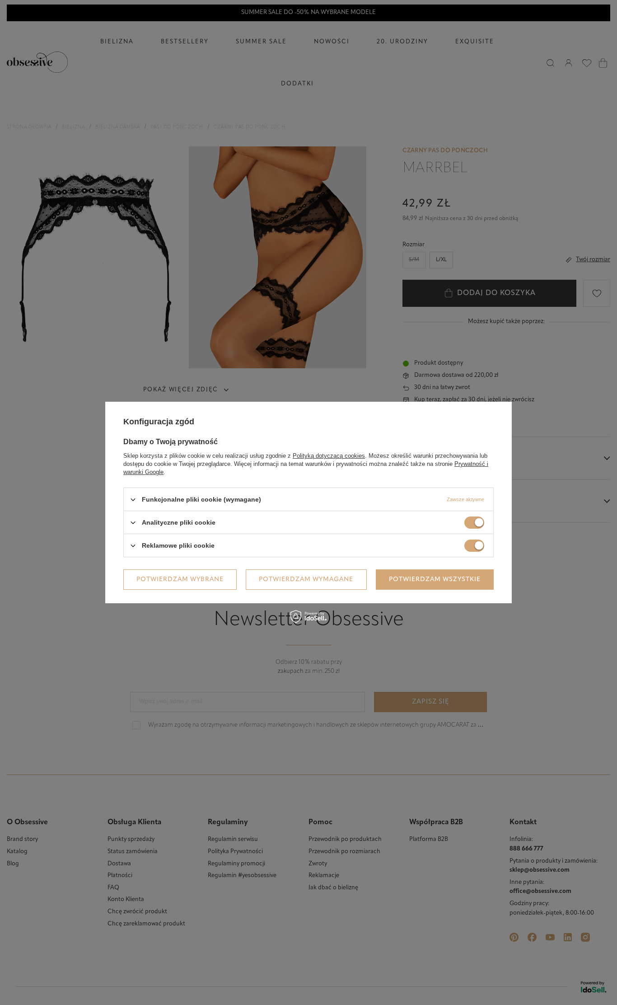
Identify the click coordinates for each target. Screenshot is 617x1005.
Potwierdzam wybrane (180, 579)
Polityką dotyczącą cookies (329, 455)
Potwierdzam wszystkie (435, 579)
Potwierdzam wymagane (306, 579)
